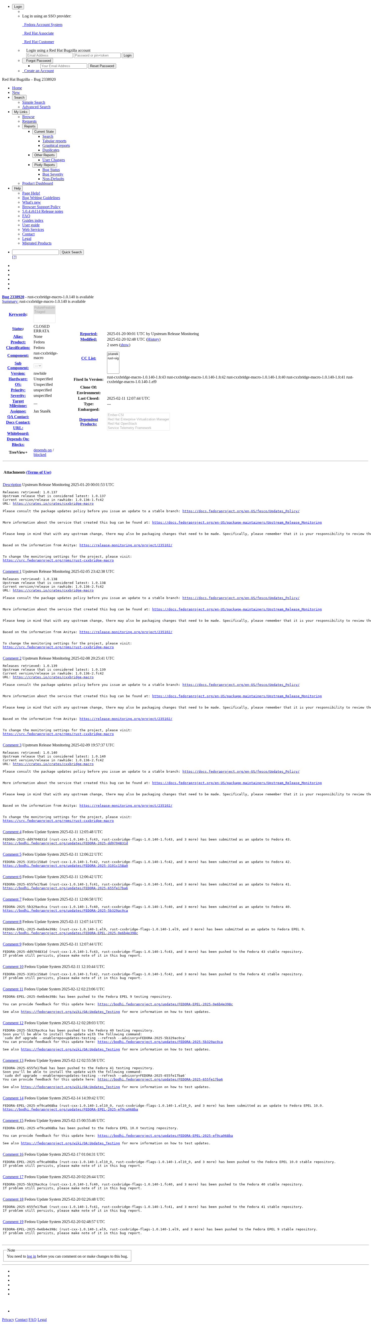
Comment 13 (13, 1060)
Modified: (88, 339)
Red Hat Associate (38, 33)
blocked (40, 454)
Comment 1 (12, 571)
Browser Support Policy (41, 207)
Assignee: (18, 411)
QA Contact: (18, 417)
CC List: (88, 358)
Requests (29, 121)
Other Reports (44, 155)
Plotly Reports (44, 165)
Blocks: (18, 444)
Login (18, 7)
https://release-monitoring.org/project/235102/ (126, 545)
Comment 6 (12, 877)
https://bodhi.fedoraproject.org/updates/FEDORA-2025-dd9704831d (65, 843)
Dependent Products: (88, 421)
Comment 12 (13, 1023)
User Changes (53, 160)
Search (19, 97)
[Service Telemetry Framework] (138, 428)
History (153, 339)
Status (17, 329)
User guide (31, 225)
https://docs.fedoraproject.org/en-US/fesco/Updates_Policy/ (241, 511)
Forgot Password (37, 61)
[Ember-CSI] (138, 415)
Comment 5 (12, 854)
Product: (18, 342)
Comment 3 (12, 745)
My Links (21, 112)
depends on (43, 450)
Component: (18, 355)
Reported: (88, 334)
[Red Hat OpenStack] (138, 424)
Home (17, 88)
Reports (30, 126)
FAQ (26, 216)
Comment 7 (12, 899)
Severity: (18, 395)
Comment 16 (13, 1154)
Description (12, 484)
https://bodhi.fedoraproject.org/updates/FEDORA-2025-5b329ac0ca (65, 910)
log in (31, 1256)
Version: (18, 373)
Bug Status (51, 170)
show (124, 345)
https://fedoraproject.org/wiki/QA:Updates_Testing (70, 1012)
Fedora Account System (42, 24)
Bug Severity (52, 174)
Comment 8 (12, 922)
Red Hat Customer (38, 42)
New (16, 92)
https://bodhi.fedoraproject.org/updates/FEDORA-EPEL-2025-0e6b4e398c (70, 933)
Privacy (8, 1319)
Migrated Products (36, 243)
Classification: (18, 347)
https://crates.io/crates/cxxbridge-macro (53, 503)
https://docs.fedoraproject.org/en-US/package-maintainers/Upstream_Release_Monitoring (237, 522)
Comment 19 (13, 1222)
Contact (28, 234)
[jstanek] (113, 354)
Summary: (10, 301)
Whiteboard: (18, 433)
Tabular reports (54, 141)
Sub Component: (18, 365)
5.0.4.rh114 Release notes (42, 211)
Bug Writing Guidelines (41, 198)
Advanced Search (36, 107)
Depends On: (18, 439)
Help (17, 188)
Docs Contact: (18, 422)
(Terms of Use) (38, 472)
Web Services (33, 229)
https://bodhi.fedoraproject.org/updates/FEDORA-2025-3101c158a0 (65, 866)
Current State (44, 131)
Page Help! (31, 193)
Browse (28, 117)
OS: (18, 384)
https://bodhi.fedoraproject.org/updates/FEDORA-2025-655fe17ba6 (65, 888)
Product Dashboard (37, 183)
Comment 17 (13, 1177)
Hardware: (18, 379)
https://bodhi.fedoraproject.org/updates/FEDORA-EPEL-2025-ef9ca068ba (70, 1109)
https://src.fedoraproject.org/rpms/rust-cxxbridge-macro (58, 560)
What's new (31, 202)
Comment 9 (12, 944)
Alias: (18, 336)
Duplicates (50, 150)
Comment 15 (13, 1120)
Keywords (17, 314)
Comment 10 (13, 966)
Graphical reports (56, 145)
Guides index (32, 220)
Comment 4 (12, 832)
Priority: (18, 390)
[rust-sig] (113, 358)
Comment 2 (12, 658)
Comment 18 (13, 1199)
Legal (26, 238)
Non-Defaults (53, 179)
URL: (18, 428)
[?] (14, 257)
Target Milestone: (18, 403)
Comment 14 (13, 1098)
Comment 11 (13, 989)
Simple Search (33, 102)
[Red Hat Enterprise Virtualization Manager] (138, 419)
